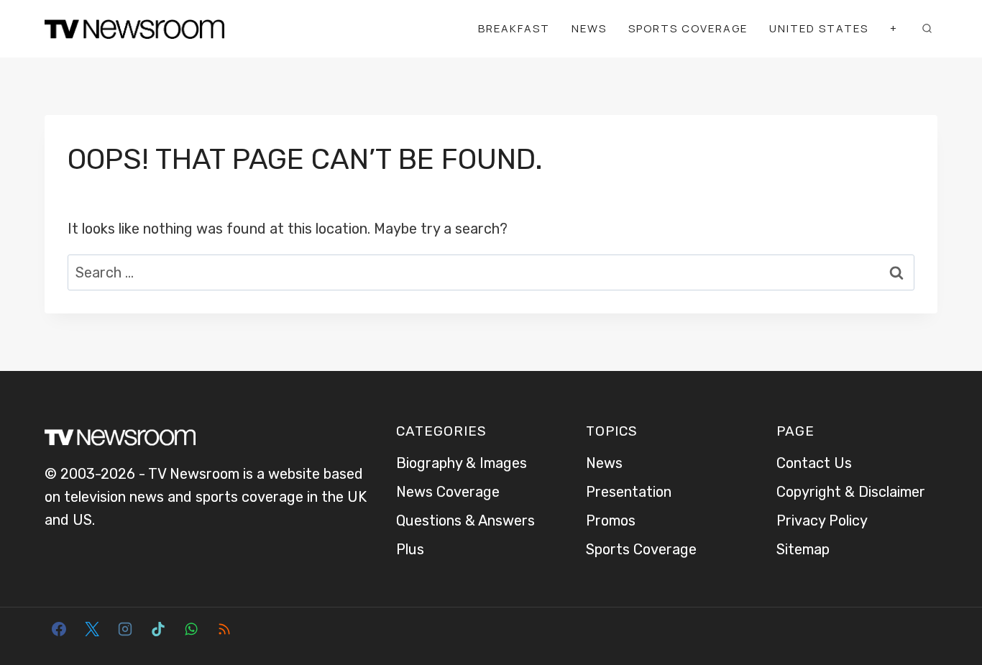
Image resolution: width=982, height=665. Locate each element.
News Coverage (448, 491)
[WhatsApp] (191, 629)
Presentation (628, 491)
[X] (92, 629)
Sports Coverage (688, 28)
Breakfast (514, 28)
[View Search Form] (926, 29)
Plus (410, 549)
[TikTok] (158, 629)
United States (818, 28)
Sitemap (803, 549)
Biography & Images (461, 463)
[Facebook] (59, 629)
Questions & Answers (465, 520)
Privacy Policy (822, 520)
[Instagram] (125, 629)
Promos (610, 520)
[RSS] (224, 629)
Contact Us (814, 463)
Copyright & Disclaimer (850, 491)
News (589, 28)
